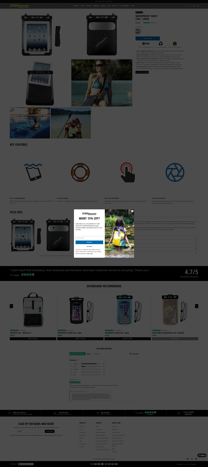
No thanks (89, 246)
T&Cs (88, 253)
